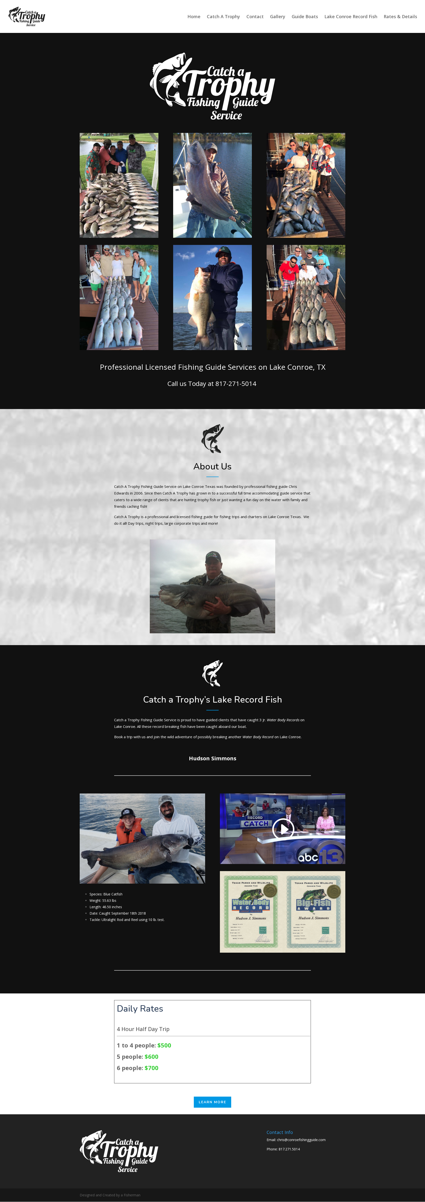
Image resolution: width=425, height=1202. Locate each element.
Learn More (212, 1102)
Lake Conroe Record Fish (350, 17)
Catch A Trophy (223, 17)
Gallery (277, 17)
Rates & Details (400, 17)
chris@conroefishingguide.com (301, 1139)
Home (193, 17)
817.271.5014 (289, 1149)
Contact (255, 17)
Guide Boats (305, 17)
